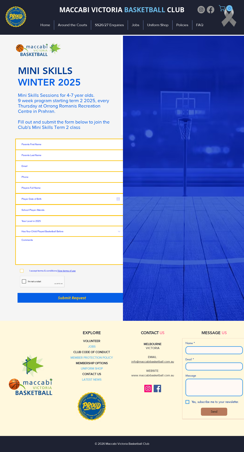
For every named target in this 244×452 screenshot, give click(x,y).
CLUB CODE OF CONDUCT (91, 352)
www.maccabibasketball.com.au (152, 375)
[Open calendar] (118, 199)
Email (189, 359)
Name (190, 343)
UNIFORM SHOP (92, 368)
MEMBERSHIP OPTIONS (92, 363)
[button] (226, 8)
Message (190, 375)
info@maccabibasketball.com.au (152, 361)
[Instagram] (201, 9)
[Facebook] (210, 9)
